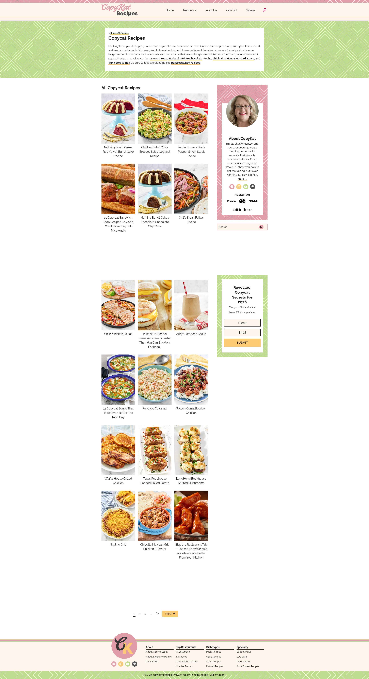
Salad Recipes (213, 661)
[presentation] (118, 118)
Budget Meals (244, 651)
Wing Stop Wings (119, 62)
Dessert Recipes (214, 666)
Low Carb (242, 656)
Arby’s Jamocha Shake (191, 334)
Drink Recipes (244, 661)
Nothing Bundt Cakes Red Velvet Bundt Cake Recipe (118, 152)
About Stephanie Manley (159, 656)
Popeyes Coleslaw (154, 408)
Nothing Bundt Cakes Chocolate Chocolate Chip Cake (155, 222)
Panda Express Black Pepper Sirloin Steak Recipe (191, 152)
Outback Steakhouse (187, 661)
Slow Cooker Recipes (248, 666)
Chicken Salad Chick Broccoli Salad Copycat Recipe (154, 152)
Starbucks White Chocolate (185, 58)
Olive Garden (183, 651)
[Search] (261, 227)
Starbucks (181, 656)
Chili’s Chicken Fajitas (118, 334)
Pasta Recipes (213, 651)
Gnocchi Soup (158, 58)
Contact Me (152, 661)
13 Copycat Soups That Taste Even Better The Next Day (118, 413)
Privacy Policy (182, 675)
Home (170, 10)
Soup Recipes (213, 656)
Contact (231, 10)
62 (157, 613)
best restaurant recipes (185, 62)
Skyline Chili (118, 544)
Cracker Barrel (184, 666)
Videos (250, 10)
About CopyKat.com (157, 651)
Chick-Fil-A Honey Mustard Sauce (233, 58)
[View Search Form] (264, 10)
